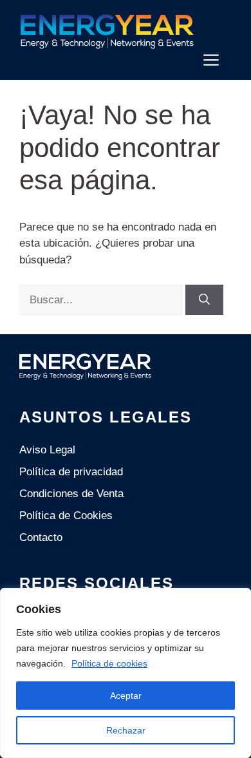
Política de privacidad (71, 472)
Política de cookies (109, 663)
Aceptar (126, 695)
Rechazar (125, 730)
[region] (125, 673)
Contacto (40, 537)
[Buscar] (204, 300)
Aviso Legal (47, 450)
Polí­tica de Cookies (66, 515)
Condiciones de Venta (71, 494)
